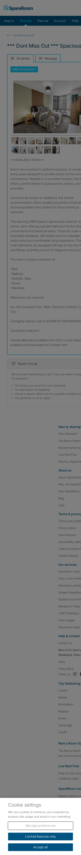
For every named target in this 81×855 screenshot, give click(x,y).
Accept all (40, 847)
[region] (40, 826)
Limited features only (40, 836)
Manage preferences (40, 826)
